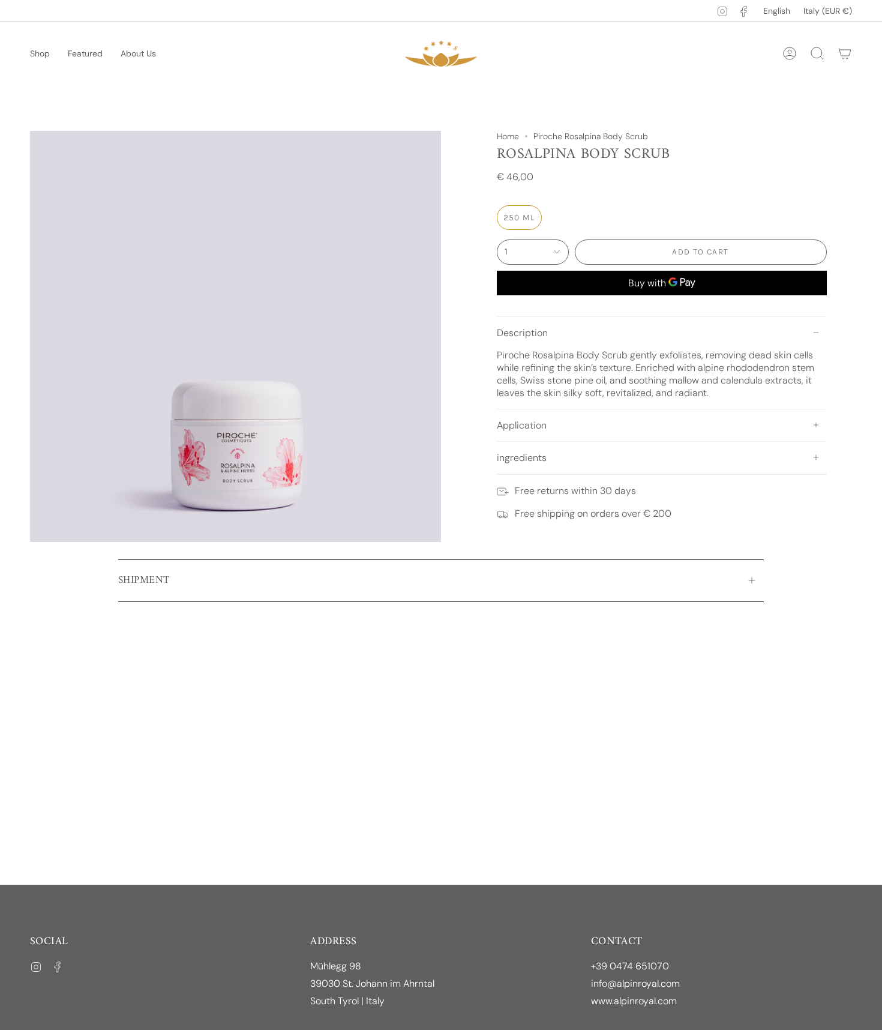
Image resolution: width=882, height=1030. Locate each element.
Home (508, 136)
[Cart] (845, 53)
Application (522, 425)
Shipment (143, 580)
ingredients (522, 457)
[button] (40, 54)
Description (522, 333)
